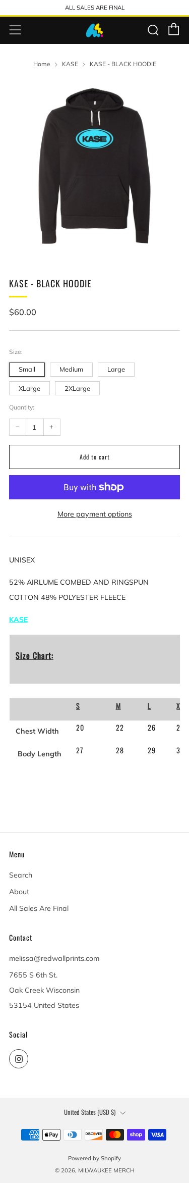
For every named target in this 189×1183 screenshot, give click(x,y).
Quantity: (21, 407)
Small (27, 369)
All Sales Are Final (39, 908)
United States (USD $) (89, 1112)
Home (41, 64)
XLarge (29, 388)
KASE (70, 64)
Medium (71, 369)
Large (116, 369)
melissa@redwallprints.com (54, 958)
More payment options (94, 514)
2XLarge (77, 388)
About (19, 891)
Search (20, 875)
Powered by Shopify (94, 1158)
